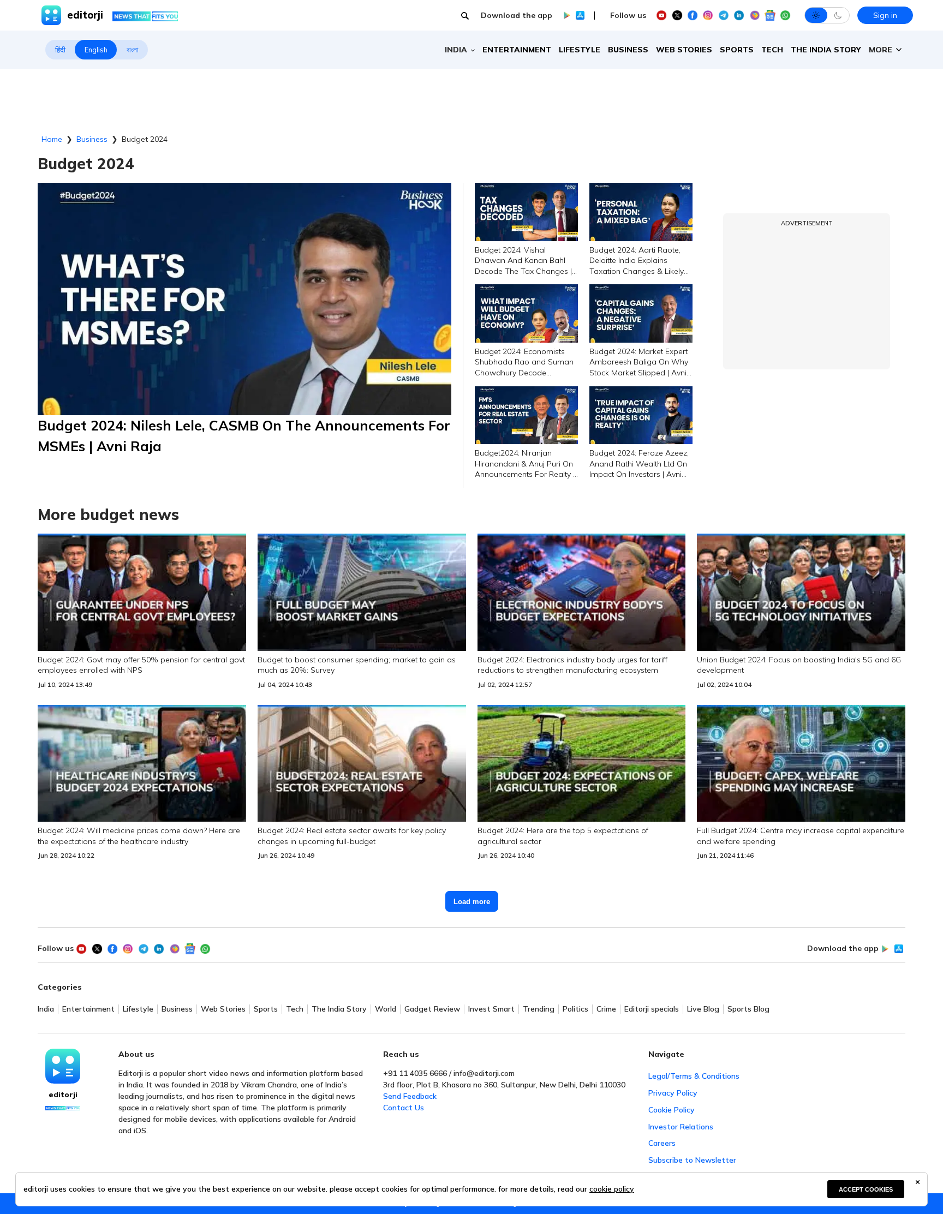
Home (51, 139)
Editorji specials (651, 1009)
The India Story (826, 50)
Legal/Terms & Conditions (693, 1076)
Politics (575, 1009)
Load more (471, 902)
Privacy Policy (672, 1093)
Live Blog (703, 1009)
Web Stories (684, 50)
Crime (606, 1009)
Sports (737, 50)
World (385, 1009)
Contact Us (403, 1108)
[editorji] (62, 1066)
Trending (538, 1009)
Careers (662, 1143)
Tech (772, 50)
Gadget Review (432, 1009)
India (46, 1009)
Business (628, 50)
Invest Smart (491, 1009)
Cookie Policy (671, 1110)
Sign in (885, 15)
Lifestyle (579, 50)
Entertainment (516, 50)
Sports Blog (748, 1009)
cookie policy (611, 1189)
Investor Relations (680, 1127)
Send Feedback (410, 1096)
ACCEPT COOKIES (866, 1189)
